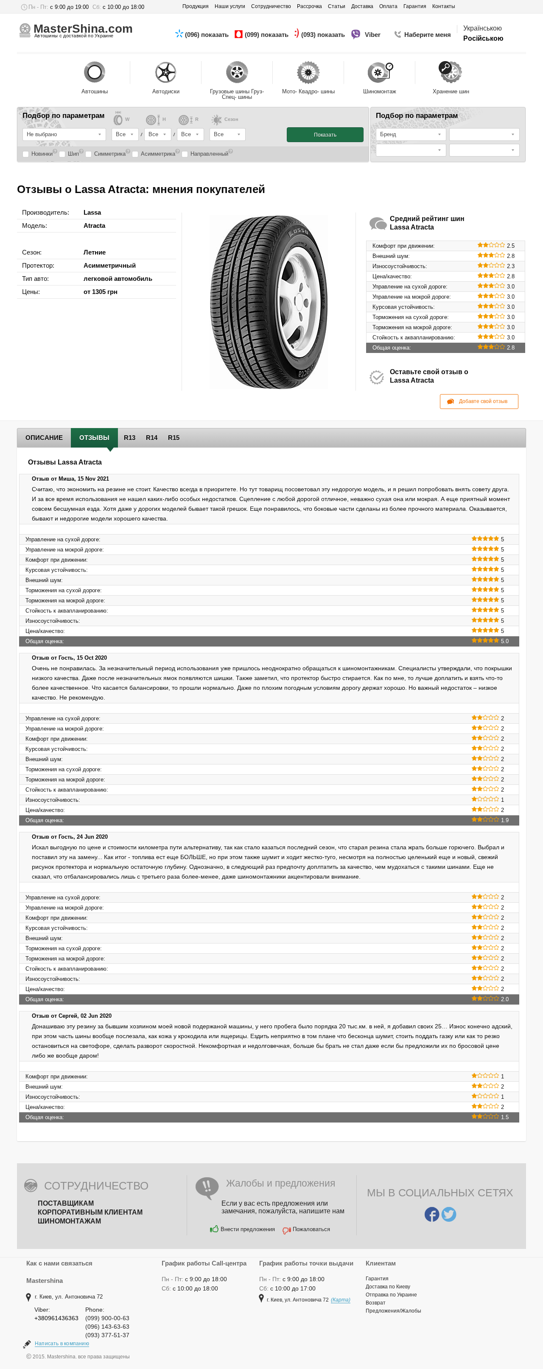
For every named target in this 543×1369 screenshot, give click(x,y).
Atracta (94, 225)
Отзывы (94, 437)
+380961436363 (56, 1318)
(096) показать (207, 34)
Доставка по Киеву (388, 1287)
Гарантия (377, 1279)
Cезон (231, 119)
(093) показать (324, 34)
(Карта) (340, 1300)
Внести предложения (248, 1229)
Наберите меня (427, 34)
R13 (129, 437)
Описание (44, 437)
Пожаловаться (311, 1229)
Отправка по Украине (391, 1295)
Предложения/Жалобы (393, 1311)
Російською (483, 38)
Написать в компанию (62, 1344)
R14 (151, 437)
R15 (173, 437)
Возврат (376, 1303)
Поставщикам (66, 1203)
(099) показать (267, 34)
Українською (482, 28)
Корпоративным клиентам (90, 1212)
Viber (373, 34)
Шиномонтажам (69, 1221)
